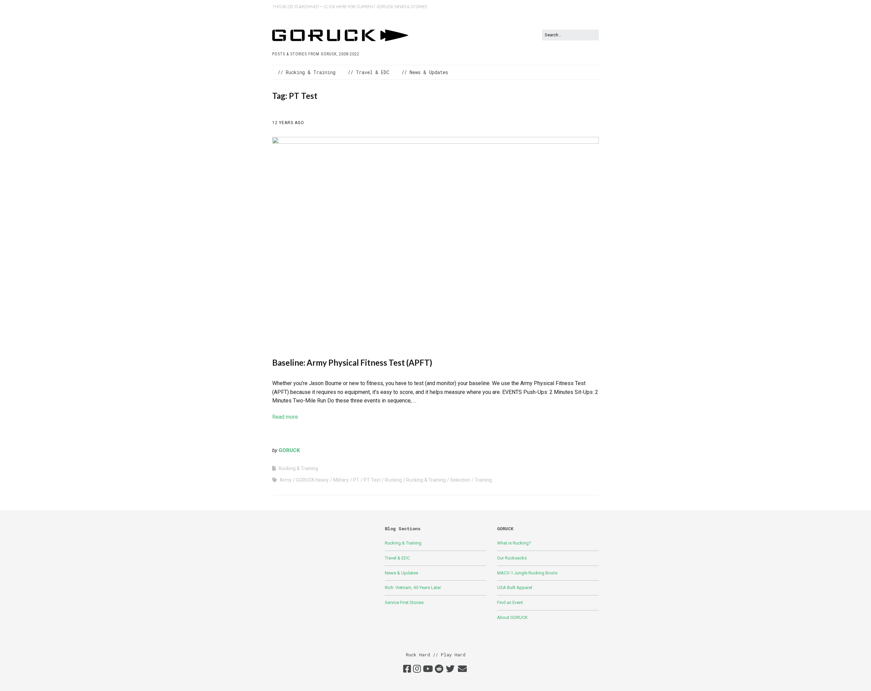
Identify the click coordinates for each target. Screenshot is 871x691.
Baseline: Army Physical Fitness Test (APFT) (352, 362)
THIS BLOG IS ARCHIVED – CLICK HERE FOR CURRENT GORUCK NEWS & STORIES (349, 6)
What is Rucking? (514, 543)
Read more (285, 417)
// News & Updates (424, 72)
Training (483, 480)
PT (356, 480)
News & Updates (401, 572)
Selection (460, 480)
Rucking (393, 480)
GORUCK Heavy (312, 480)
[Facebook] (407, 669)
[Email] (462, 669)
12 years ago (288, 122)
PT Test (372, 480)
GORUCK (289, 450)
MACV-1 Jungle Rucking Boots (527, 572)
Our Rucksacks (512, 557)
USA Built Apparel (514, 587)
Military (341, 480)
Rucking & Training (298, 468)
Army (286, 480)
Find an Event (510, 602)
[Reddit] (439, 669)
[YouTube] (428, 669)
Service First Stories (404, 602)
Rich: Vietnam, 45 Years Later (413, 587)
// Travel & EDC (368, 72)
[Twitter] (450, 669)
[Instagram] (417, 669)
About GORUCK (512, 617)
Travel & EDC (397, 557)
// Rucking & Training (306, 72)
